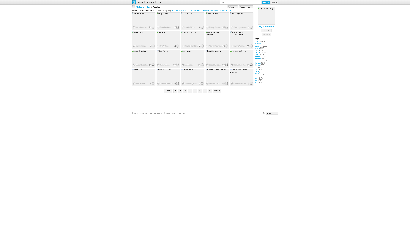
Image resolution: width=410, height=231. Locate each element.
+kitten (217, 10)
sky (256, 82)
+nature (229, 10)
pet (256, 69)
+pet (187, 10)
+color (223, 10)
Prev (169, 91)
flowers (258, 63)
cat (256, 67)
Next (216, 91)
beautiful (258, 46)
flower (257, 65)
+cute (192, 10)
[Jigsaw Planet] (134, 2)
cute (256, 54)
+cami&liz (198, 10)
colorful (258, 44)
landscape (259, 61)
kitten (257, 74)
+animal (182, 10)
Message (266, 34)
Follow (266, 30)
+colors (211, 10)
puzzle (257, 41)
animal (257, 56)
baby (257, 71)
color (257, 50)
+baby (205, 10)
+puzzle (175, 10)
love (256, 80)
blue (256, 78)
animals (258, 59)
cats (256, 76)
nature (257, 52)
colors (257, 48)
